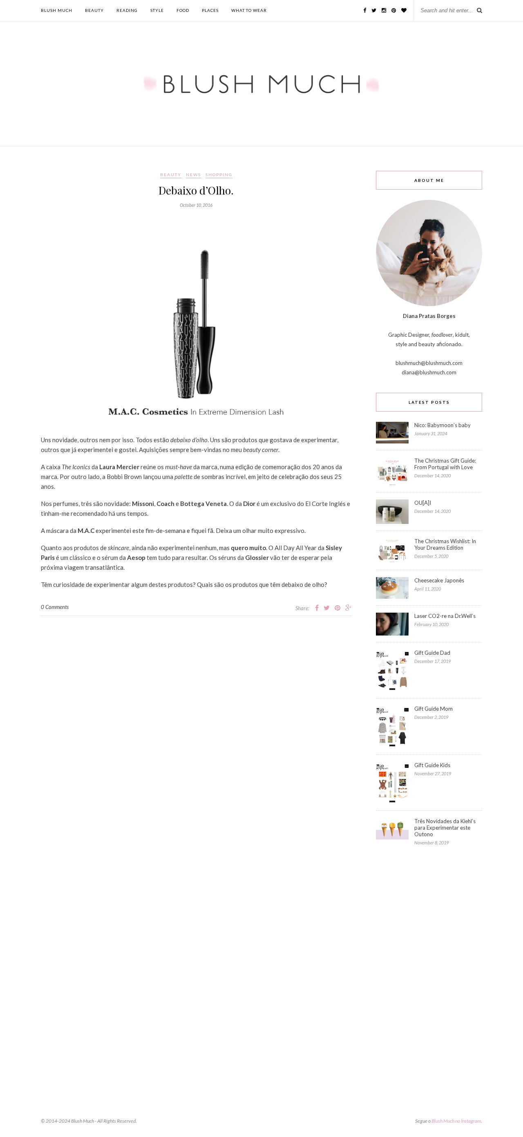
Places (210, 10)
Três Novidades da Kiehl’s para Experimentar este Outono (445, 827)
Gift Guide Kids (432, 765)
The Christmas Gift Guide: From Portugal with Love (445, 463)
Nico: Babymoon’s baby (442, 425)
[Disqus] (196, 718)
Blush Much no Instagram (456, 1121)
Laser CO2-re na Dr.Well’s (445, 616)
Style (157, 10)
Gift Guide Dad (432, 652)
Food (183, 10)
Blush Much (56, 10)
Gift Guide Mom (433, 708)
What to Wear (249, 10)
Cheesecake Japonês (439, 580)
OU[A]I (422, 502)
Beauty (94, 10)
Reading (127, 10)
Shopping (219, 174)
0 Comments (55, 607)
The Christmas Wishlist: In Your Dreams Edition (445, 544)
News (193, 174)
